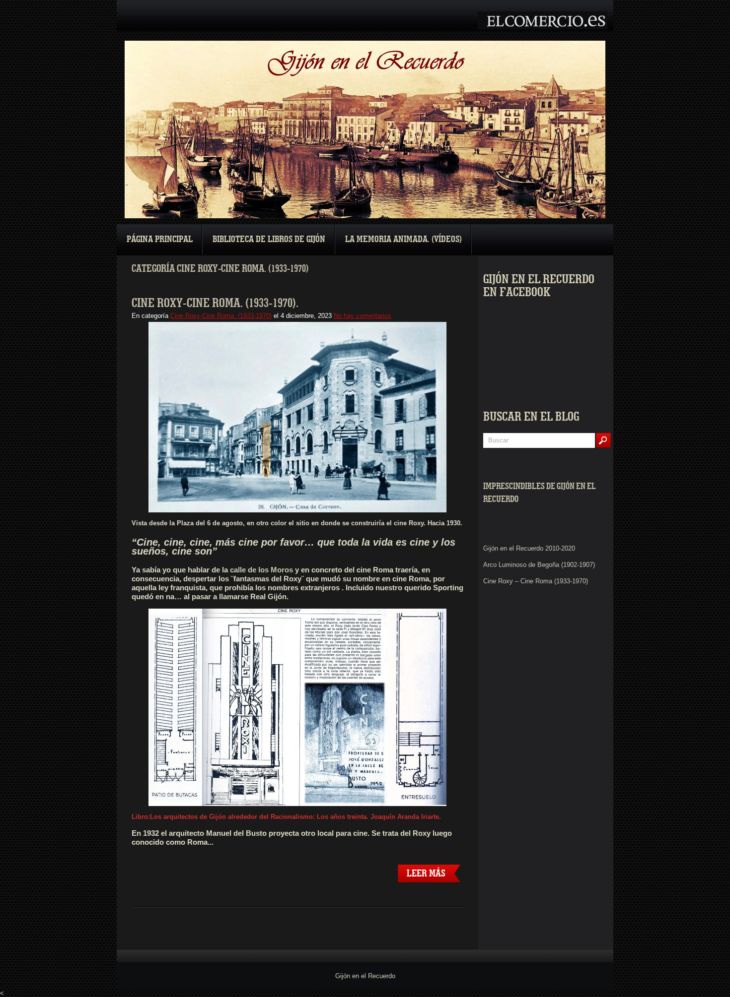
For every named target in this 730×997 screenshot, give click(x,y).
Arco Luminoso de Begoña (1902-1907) (539, 564)
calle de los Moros (261, 569)
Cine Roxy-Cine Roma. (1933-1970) (221, 315)
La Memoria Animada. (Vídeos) (403, 239)
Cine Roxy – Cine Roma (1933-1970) (535, 581)
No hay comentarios (362, 315)
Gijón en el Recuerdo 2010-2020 (529, 548)
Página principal (160, 239)
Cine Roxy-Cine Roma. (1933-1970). (215, 303)
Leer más (426, 873)
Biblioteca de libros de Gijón (269, 239)
